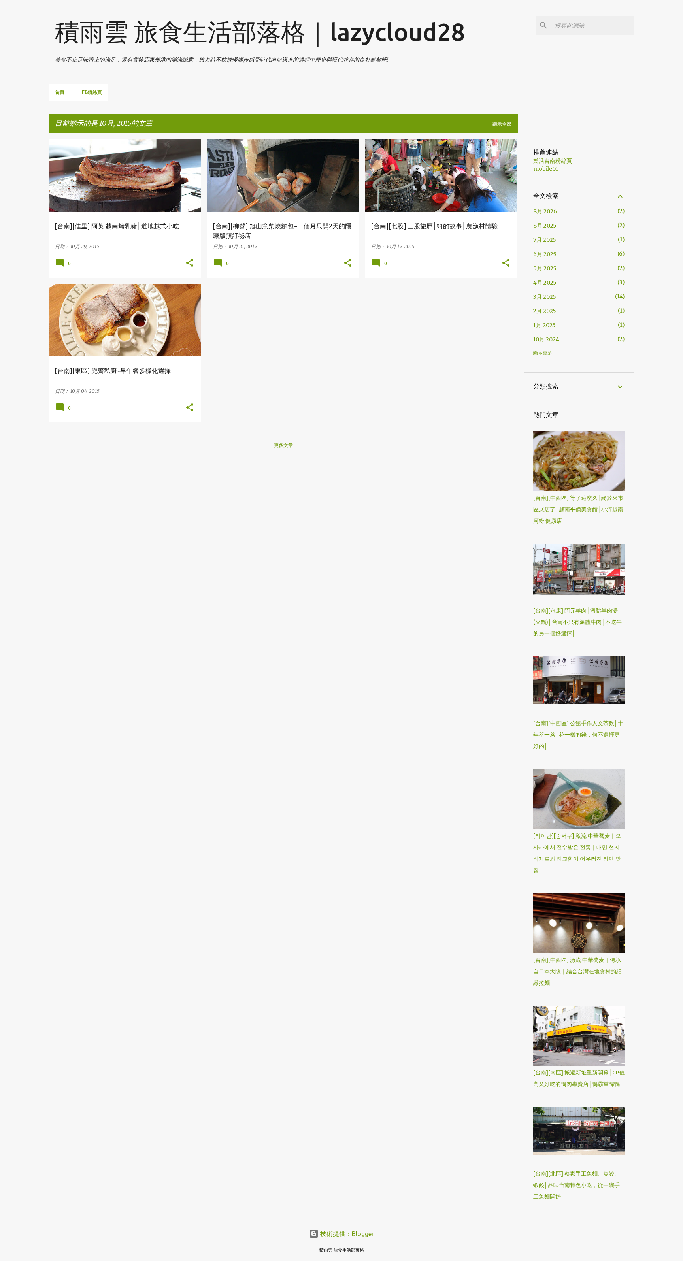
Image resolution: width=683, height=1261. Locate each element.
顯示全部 (501, 123)
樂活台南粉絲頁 (552, 160)
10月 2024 (546, 339)
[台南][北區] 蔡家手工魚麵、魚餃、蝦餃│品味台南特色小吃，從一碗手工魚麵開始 (576, 1185)
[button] (189, 263)
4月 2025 (545, 282)
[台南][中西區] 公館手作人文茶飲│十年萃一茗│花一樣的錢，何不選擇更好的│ (578, 734)
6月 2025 (545, 254)
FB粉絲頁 (92, 92)
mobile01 (545, 168)
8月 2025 (545, 225)
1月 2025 (544, 325)
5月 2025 (545, 268)
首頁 (59, 92)
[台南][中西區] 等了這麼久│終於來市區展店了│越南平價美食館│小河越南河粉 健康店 (578, 509)
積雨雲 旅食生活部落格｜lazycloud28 (260, 31)
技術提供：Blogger (346, 1233)
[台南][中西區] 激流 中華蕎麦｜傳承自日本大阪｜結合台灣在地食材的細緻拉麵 (577, 971)
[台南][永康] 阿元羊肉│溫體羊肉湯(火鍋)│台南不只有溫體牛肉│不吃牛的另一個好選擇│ (577, 622)
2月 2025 (544, 311)
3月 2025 (544, 296)
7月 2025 (544, 239)
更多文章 (283, 445)
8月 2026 (545, 211)
